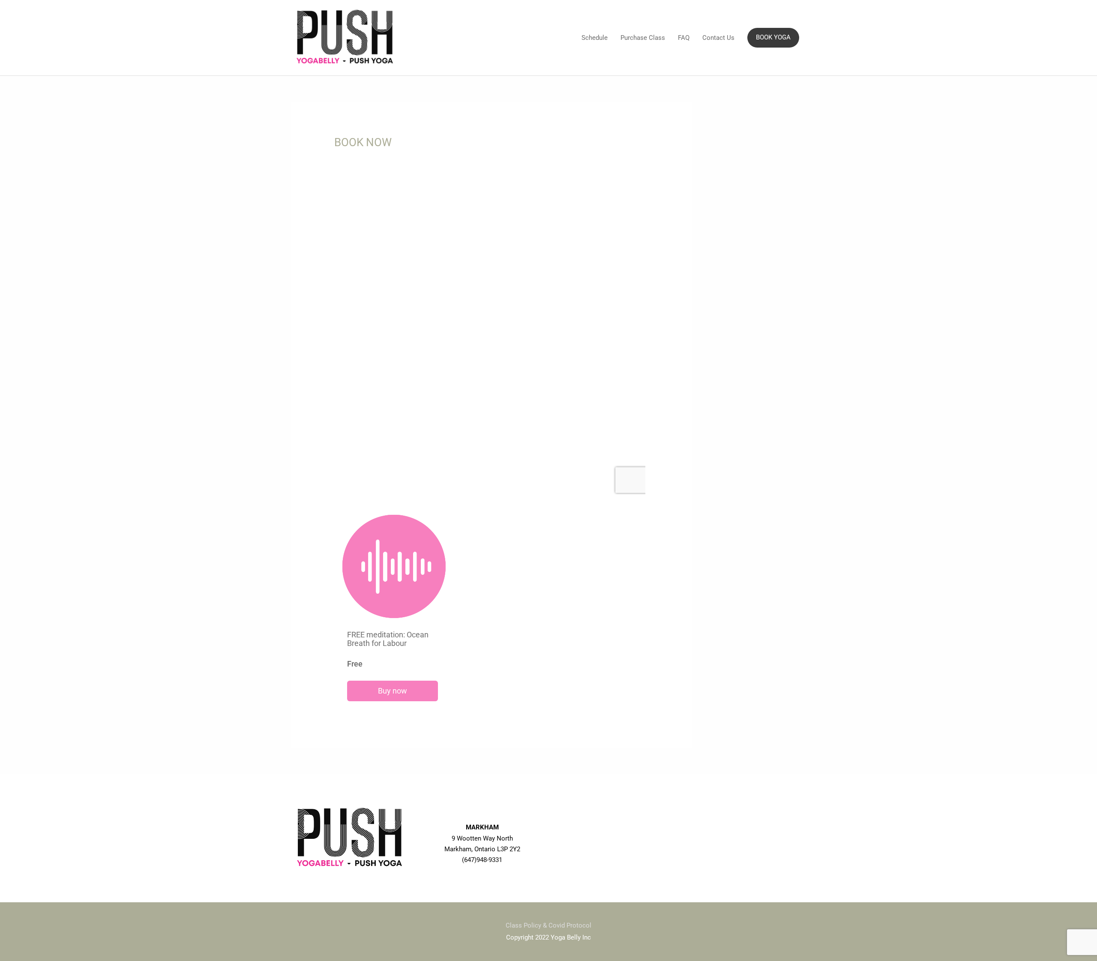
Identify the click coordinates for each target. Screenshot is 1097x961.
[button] (773, 37)
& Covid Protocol (567, 925)
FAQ (683, 38)
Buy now (392, 690)
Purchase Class (642, 38)
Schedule (594, 38)
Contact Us (718, 38)
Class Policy (524, 925)
